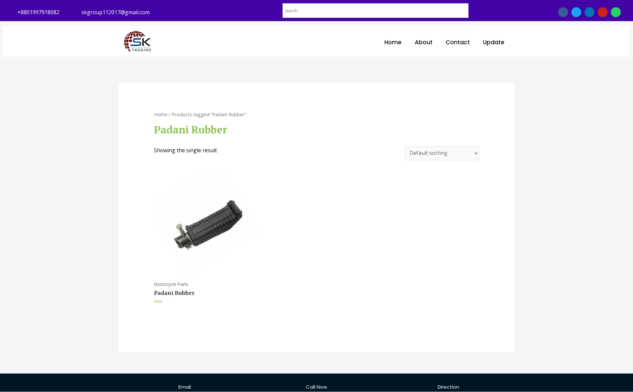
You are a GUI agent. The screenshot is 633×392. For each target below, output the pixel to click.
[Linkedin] (589, 12)
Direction (448, 386)
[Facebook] (563, 12)
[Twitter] (576, 12)
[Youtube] (603, 12)
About (424, 42)
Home (393, 42)
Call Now (316, 386)
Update (493, 42)
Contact (458, 42)
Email (184, 386)
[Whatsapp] (616, 12)
